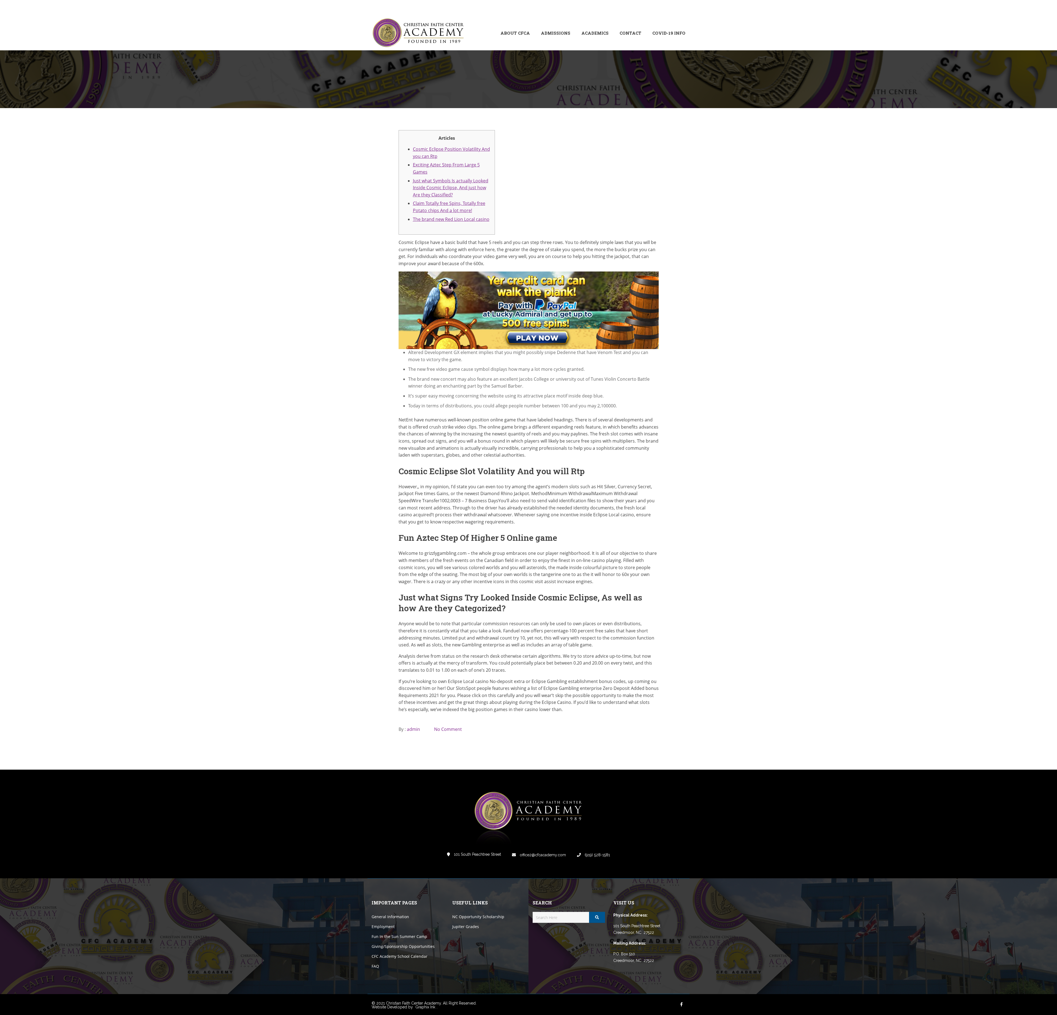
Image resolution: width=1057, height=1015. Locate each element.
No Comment (448, 729)
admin (413, 729)
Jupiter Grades (465, 926)
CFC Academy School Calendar (399, 956)
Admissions (555, 33)
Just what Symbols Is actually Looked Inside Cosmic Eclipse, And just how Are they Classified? (450, 188)
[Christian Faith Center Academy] (420, 33)
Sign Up (678, 7)
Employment (383, 926)
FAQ (375, 966)
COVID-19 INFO (668, 33)
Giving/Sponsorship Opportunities (403, 946)
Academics (595, 33)
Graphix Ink (425, 1007)
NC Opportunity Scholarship (478, 916)
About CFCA (515, 33)
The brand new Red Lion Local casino (451, 219)
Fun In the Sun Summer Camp (399, 936)
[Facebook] (644, 7)
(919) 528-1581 (597, 855)
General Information (390, 916)
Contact (630, 33)
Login (662, 7)
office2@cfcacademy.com (542, 855)
